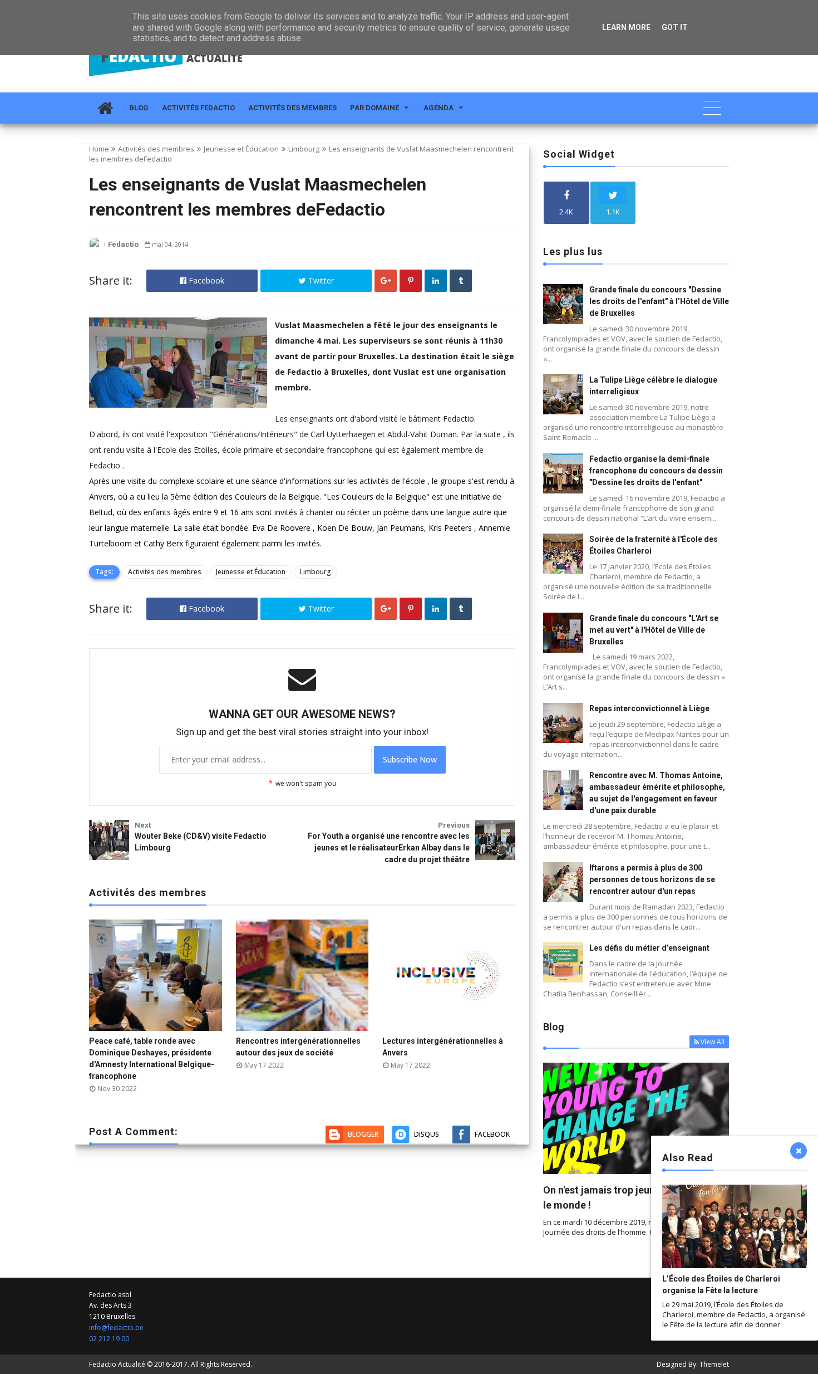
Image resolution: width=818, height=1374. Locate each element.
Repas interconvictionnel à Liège (649, 708)
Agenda (438, 108)
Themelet (714, 1364)
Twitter (320, 280)
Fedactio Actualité (117, 1364)
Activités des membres (292, 108)
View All (713, 1042)
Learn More (626, 27)
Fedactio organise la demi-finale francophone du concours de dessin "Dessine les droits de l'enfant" (656, 470)
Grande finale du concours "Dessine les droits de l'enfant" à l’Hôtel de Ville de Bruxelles (659, 301)
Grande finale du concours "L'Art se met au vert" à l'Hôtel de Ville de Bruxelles (653, 630)
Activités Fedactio (198, 108)
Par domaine (374, 108)
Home (99, 149)
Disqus (426, 1134)
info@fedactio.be (116, 1327)
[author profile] (97, 250)
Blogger (363, 1134)
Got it (675, 27)
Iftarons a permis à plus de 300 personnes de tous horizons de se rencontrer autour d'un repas (652, 879)
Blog (139, 108)
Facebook (205, 280)
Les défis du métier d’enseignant (649, 947)
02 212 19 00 (109, 1338)
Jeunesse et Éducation (241, 149)
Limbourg (303, 149)
